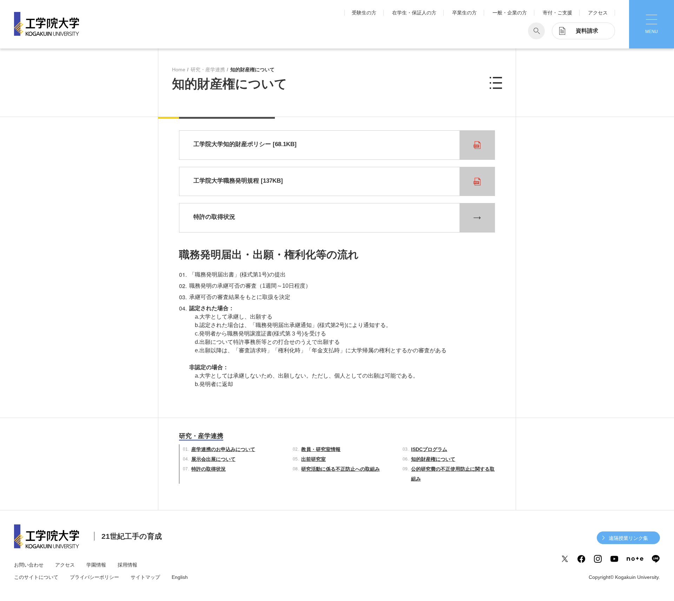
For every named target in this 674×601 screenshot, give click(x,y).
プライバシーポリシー (94, 577)
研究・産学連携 (208, 69)
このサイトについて (36, 577)
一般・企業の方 (510, 12)
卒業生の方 (464, 12)
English (180, 577)
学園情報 (96, 565)
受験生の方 (364, 12)
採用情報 (127, 565)
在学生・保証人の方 (414, 12)
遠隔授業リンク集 (628, 538)
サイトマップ (145, 577)
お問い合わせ (29, 565)
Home (178, 69)
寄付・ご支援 (557, 12)
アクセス (598, 12)
